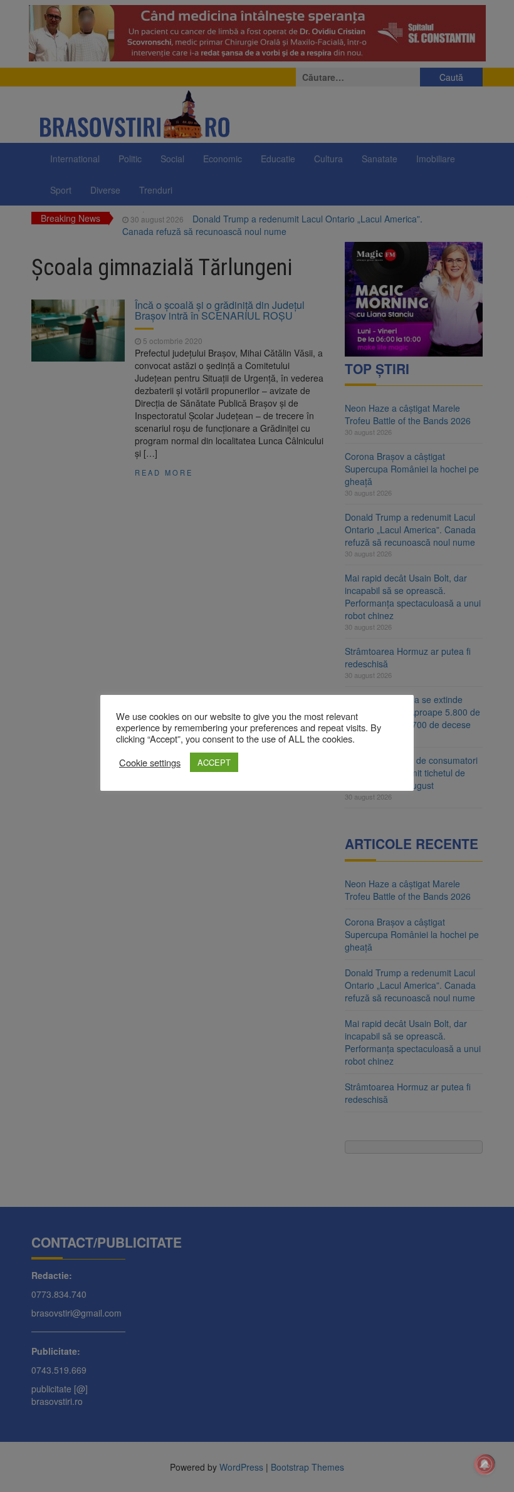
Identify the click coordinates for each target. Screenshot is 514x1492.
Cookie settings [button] (150, 762)
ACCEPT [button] (214, 762)
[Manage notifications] (485, 1464)
